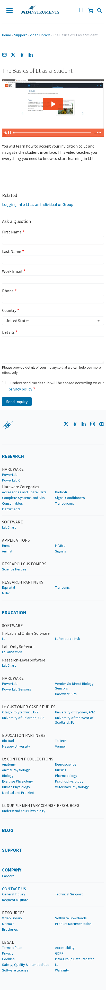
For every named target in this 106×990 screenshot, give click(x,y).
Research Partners (22, 582)
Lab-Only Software (18, 646)
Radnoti (61, 492)
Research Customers (24, 563)
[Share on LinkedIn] (30, 54)
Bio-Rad (8, 740)
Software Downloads (71, 918)
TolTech (61, 740)
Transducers (64, 503)
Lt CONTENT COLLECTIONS (28, 758)
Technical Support (69, 894)
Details (8, 332)
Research (13, 456)
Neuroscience (65, 764)
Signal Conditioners (70, 497)
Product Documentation (73, 923)
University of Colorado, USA (23, 717)
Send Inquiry (17, 401)
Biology (8, 775)
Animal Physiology (16, 770)
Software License (15, 970)
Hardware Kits (66, 694)
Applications (16, 540)
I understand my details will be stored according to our (56, 386)
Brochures (10, 929)
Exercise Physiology (17, 781)
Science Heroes (14, 569)
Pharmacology (66, 775)
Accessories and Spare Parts (24, 492)
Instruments (11, 509)
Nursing (61, 770)
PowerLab (9, 474)
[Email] (4, 54)
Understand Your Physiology (23, 811)
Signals (60, 551)
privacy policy (20, 389)
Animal (7, 551)
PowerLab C (11, 480)
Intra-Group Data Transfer (74, 959)
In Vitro (60, 545)
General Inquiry (13, 894)
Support (20, 35)
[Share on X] (13, 54)
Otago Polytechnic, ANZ (20, 712)
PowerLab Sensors (16, 689)
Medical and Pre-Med (18, 792)
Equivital (8, 587)
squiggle (7, 425)
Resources (13, 912)
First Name (12, 231)
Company (11, 870)
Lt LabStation (12, 652)
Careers (8, 876)
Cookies (8, 959)
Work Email (12, 271)
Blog (7, 830)
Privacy (7, 953)
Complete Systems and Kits (23, 497)
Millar (6, 593)
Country (9, 310)
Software (12, 521)
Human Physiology (16, 787)
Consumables (12, 503)
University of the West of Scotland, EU (74, 720)
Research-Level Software (23, 659)
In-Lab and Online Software (26, 633)
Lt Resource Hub (67, 638)
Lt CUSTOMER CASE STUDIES (29, 706)
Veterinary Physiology (72, 787)
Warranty (62, 970)
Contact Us (14, 888)
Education (14, 612)
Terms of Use (12, 947)
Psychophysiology (69, 781)
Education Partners (24, 735)
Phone (8, 290)
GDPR (59, 953)
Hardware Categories (20, 486)
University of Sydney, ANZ (75, 712)
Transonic (62, 587)
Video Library (40, 35)
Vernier (60, 746)
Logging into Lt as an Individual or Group (37, 204)
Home (6, 35)
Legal (8, 942)
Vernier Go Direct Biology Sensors (74, 686)
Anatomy (9, 764)
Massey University (16, 746)
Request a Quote (15, 899)
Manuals (8, 923)
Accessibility (65, 947)
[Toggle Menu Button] (9, 10)
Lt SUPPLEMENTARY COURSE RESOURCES (40, 805)
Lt (3, 638)
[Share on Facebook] (22, 54)
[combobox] (53, 320)
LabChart (9, 527)
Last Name (11, 251)
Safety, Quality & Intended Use (25, 964)
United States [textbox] (17, 320)
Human (7, 545)
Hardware (13, 469)
